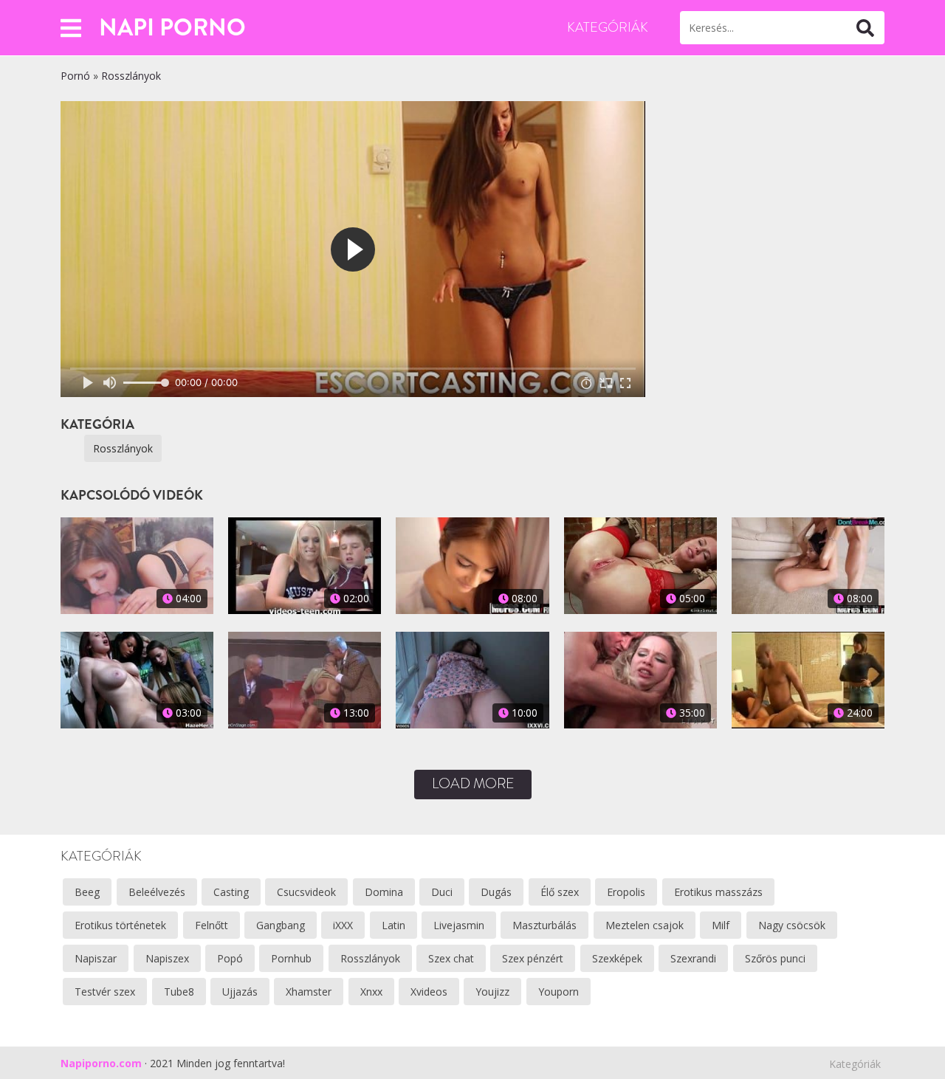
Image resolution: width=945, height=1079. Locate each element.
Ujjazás (240, 992)
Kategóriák (607, 27)
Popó (230, 958)
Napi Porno (172, 27)
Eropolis (626, 892)
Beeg (87, 892)
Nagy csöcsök (791, 925)
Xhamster (308, 992)
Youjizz (492, 992)
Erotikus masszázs (718, 892)
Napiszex (167, 958)
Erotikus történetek (120, 925)
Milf (720, 925)
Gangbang (280, 925)
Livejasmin (458, 925)
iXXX (343, 925)
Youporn (558, 992)
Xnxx (371, 992)
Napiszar (96, 958)
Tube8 (179, 992)
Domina (384, 892)
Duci (442, 892)
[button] (71, 28)
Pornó (75, 76)
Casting (231, 892)
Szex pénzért (532, 958)
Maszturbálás (544, 925)
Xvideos (428, 992)
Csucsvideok (306, 892)
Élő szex (559, 892)
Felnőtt (211, 925)
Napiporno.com (101, 1063)
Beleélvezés (156, 892)
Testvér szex (105, 992)
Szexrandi (693, 958)
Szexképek (617, 958)
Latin (393, 925)
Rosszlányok (131, 76)
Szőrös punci (775, 958)
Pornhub (291, 958)
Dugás (496, 892)
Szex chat (451, 958)
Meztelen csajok (644, 925)
